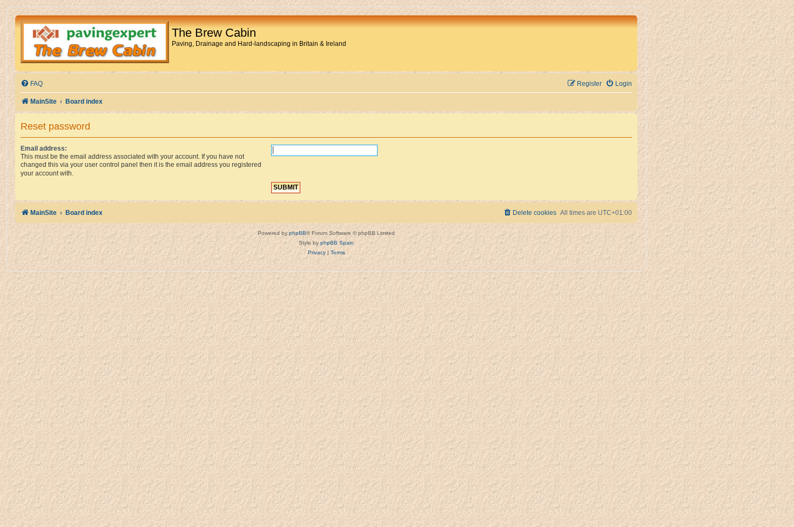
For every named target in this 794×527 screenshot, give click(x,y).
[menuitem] (32, 84)
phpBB (297, 233)
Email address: (44, 148)
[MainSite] (95, 43)
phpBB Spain (337, 243)
